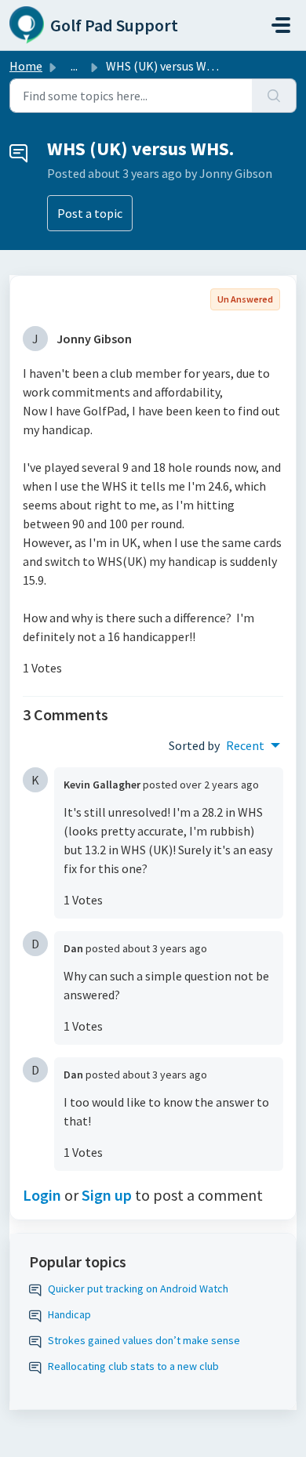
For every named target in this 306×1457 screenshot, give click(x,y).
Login (42, 1195)
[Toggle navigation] (281, 25)
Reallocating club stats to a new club (133, 1366)
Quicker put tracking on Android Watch (138, 1288)
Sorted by (194, 745)
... (74, 66)
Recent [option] (245, 745)
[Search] (274, 95)
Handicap (69, 1314)
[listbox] (253, 745)
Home (25, 66)
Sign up (107, 1195)
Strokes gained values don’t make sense (144, 1340)
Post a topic (89, 213)
